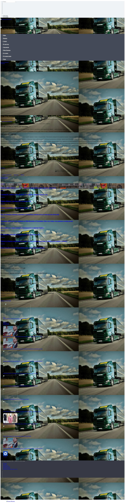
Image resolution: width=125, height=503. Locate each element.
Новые (4, 322)
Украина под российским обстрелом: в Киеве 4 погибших (16, 399)
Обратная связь (6, 466)
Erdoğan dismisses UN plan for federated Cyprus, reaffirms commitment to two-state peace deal (22, 336)
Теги (4, 59)
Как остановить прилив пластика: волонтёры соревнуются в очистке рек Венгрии (30, 214)
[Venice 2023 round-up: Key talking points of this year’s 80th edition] (10, 434)
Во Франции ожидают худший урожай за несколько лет (20, 234)
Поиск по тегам (6, 467)
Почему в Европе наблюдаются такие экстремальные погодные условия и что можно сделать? (34, 241)
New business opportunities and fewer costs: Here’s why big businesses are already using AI (22, 411)
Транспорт (16, 174)
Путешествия (7, 56)
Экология (6, 47)
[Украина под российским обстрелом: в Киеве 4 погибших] (10, 398)
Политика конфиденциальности (10, 469)
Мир (4, 35)
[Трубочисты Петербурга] (6, 121)
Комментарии (6, 324)
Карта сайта (5, 465)
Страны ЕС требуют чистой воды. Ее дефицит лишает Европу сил (24, 194)
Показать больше (4, 177)
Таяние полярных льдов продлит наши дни (16, 208)
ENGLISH (5, 15)
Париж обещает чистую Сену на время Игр (16, 201)
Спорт (5, 41)
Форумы (5, 463)
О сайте (5, 464)
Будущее (5, 53)
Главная (2, 62)
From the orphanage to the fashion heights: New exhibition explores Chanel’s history (20, 423)
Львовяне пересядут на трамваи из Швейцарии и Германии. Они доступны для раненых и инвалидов (37, 221)
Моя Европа (6, 50)
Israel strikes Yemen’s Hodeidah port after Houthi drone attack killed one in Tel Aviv (20, 373)
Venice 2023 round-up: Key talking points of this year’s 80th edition (17, 436)
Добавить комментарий (6, 300)
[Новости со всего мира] (6, 19)
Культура (6, 44)
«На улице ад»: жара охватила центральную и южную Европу (22, 228)
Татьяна (5, 456)
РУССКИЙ (5, 17)
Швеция (22, 174)
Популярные (6, 323)
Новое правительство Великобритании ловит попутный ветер (23, 248)
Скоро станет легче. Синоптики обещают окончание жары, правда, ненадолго (28, 188)
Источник (3, 167)
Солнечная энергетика (6, 174)
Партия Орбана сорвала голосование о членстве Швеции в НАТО (18, 318)
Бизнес (5, 38)
